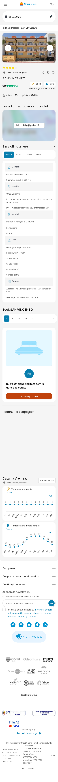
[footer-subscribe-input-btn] (51, 603)
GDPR (53, 755)
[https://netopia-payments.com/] (14, 726)
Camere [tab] (29, 154)
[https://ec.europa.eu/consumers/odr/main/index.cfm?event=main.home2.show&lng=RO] (44, 715)
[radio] (3, 67)
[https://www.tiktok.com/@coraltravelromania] (37, 625)
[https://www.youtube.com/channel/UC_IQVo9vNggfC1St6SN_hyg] (29, 625)
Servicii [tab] (19, 154)
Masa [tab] (38, 154)
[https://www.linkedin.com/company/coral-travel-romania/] (45, 625)
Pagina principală (10, 27)
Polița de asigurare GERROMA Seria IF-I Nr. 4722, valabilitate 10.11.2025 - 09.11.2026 (11, 755)
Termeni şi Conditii (26, 616)
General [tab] (9, 154)
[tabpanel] (29, 231)
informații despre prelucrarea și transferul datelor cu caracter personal (29, 613)
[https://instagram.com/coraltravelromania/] (21, 625)
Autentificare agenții (29, 733)
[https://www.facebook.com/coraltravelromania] (13, 625)
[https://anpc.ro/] (14, 715)
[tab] (29, 146)
